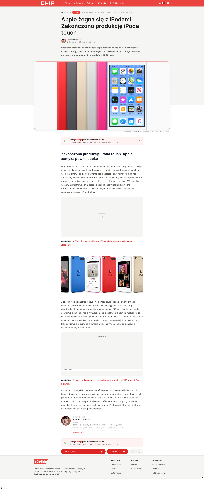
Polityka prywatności (161, 473)
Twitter (113, 451)
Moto (91, 3)
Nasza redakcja (158, 465)
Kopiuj (137, 451)
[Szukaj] (168, 3)
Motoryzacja (116, 473)
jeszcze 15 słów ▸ (78, 432)
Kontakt (155, 469)
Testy (78, 3)
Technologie (116, 465)
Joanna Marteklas (74, 40)
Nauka (103, 3)
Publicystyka (119, 3)
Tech (67, 3)
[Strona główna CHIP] (47, 3)
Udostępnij (70, 451)
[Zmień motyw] (162, 3)
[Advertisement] (102, 353)
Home (66, 12)
